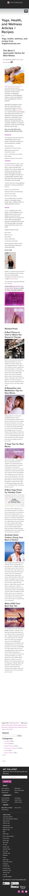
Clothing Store (5, 792)
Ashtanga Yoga (6, 825)
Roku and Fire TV (6, 790)
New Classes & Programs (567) (11, 748)
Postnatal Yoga (13, 727)
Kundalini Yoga (6, 853)
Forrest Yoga (6, 838)
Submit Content (18, 802)
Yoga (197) (6, 750)
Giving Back (4, 802)
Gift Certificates (5, 788)
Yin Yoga (5, 874)
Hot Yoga (5, 844)
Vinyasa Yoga (6, 872)
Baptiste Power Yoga (8, 827)
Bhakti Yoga (5, 833)
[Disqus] (14, 694)
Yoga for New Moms (7, 729)
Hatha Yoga (5, 842)
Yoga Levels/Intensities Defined (10, 819)
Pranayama (5, 863)
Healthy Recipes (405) (9, 746)
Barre (4, 831)
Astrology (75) (7, 741)
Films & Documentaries (8, 836)
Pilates (4, 857)
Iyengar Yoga (6, 846)
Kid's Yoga (5, 851)
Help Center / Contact (7, 807)
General (19, 59)
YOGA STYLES (6, 814)
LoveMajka (9, 283)
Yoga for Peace (18, 800)
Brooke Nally (6, 62)
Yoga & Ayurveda (22, 727)
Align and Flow (6, 821)
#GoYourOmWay (5, 798)
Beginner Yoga (6, 829)
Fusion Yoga (6, 840)
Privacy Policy (5, 809)
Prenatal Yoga (6, 866)
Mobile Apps (17, 788)
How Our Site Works (19, 790)
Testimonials (17, 798)
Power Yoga (5, 859)
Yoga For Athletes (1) (9, 752)
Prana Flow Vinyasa (7, 861)
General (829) (7, 743)
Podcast (16, 792)
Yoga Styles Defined (7, 816)
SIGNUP (6, 781)
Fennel (6, 210)
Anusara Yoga (6, 823)
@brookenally (14, 278)
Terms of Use (18, 807)
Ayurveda (16, 286)
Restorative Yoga (7, 870)
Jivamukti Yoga (6, 849)
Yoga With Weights (7, 876)
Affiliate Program (5, 800)
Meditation (5, 855)
